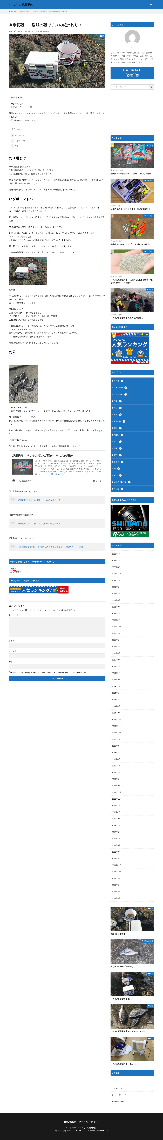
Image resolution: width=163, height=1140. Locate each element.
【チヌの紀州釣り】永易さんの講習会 (127, 318)
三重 (117, 401)
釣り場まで (18, 135)
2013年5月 (116, 766)
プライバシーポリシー (89, 1122)
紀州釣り (46, 31)
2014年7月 (116, 686)
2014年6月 (116, 693)
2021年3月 (116, 607)
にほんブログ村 (15, 572)
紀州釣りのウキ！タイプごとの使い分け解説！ (39, 523)
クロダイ (28, 31)
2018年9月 (116, 633)
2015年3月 (116, 660)
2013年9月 (116, 739)
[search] (151, 87)
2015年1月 (116, 666)
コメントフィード (119, 1095)
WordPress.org (118, 1101)
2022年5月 (116, 554)
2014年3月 (116, 713)
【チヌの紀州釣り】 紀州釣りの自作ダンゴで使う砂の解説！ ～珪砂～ (51, 547)
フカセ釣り (120, 394)
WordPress (103, 1131)
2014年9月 (116, 673)
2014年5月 (116, 699)
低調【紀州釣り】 (118, 934)
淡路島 (118, 462)
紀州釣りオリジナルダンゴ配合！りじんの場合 (131, 173)
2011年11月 (116, 865)
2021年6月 (116, 587)
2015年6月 (116, 640)
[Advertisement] (132, 112)
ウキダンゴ (19, 31)
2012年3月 (116, 852)
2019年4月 (116, 620)
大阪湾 (151, 289)
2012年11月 (116, 799)
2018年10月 (116, 627)
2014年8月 (116, 680)
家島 (117, 441)
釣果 (15, 146)
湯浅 (37, 31)
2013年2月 (116, 786)
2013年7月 (116, 752)
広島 (117, 455)
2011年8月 (116, 885)
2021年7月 (116, 580)
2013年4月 (116, 772)
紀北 (117, 475)
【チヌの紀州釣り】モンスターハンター (128, 1031)
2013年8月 (116, 746)
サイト (11, 662)
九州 (117, 414)
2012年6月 (116, 832)
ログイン (115, 1082)
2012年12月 (116, 792)
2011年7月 (116, 892)
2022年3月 (116, 567)
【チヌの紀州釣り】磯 (120, 999)
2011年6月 (116, 898)
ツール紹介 (149, 180)
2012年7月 (116, 825)
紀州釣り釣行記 (25, 11)
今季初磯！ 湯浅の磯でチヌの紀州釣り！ (54, 11)
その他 (118, 381)
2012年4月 (116, 845)
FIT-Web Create (79, 1131)
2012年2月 (116, 858)
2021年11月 (116, 574)
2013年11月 (116, 726)
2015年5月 (116, 646)
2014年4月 (116, 706)
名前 (12, 641)
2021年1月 (116, 613)
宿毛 (117, 448)
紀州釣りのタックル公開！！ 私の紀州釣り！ (39, 500)
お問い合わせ (70, 1122)
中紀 (117, 408)
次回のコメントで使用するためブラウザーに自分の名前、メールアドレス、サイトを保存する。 (49, 672)
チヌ (33, 31)
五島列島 (119, 421)
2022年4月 (116, 560)
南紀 (117, 428)
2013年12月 (116, 719)
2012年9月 (116, 812)
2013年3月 (116, 779)
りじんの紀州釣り (21, 4)
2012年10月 (116, 805)
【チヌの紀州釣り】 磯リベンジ (125, 1064)
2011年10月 (116, 872)
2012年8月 (116, 819)
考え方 (151, 145)
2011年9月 (116, 878)
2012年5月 (116, 839)
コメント (13, 615)
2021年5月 (116, 593)
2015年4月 (116, 653)
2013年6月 (116, 759)
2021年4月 (116, 600)
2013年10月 (116, 733)
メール (12, 651)
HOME (13, 11)
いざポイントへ (19, 140)
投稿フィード (117, 1088)
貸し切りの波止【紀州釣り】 (123, 966)
